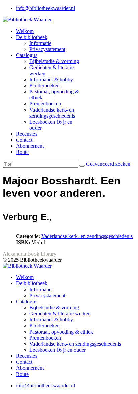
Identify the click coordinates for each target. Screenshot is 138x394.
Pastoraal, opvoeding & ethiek (61, 332)
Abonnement (30, 146)
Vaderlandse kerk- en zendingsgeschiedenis (52, 113)
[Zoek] (82, 166)
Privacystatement (47, 49)
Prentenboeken (45, 103)
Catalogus (26, 55)
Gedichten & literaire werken (60, 313)
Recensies (26, 134)
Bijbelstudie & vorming (54, 61)
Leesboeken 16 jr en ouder (57, 350)
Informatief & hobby (51, 79)
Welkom (25, 31)
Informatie (40, 43)
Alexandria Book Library (29, 254)
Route (22, 152)
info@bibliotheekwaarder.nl (45, 8)
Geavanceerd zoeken (108, 164)
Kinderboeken (44, 85)
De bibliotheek (31, 37)
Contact (24, 140)
